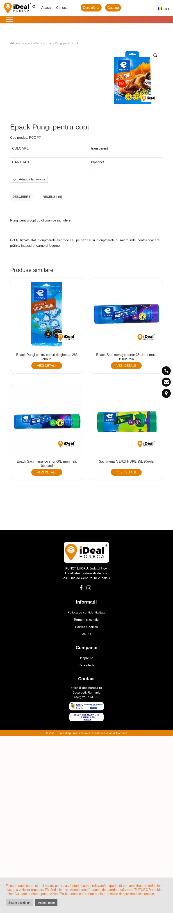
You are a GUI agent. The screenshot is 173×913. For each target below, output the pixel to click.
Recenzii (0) (52, 196)
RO (164, 9)
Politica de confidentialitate (86, 612)
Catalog (113, 7)
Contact (62, 7)
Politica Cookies (86, 627)
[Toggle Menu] (9, 19)
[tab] (21, 197)
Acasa (46, 7)
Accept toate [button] (46, 902)
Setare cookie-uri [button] (19, 902)
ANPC (86, 634)
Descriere (21, 196)
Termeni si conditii (86, 619)
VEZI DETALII (47, 365)
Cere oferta (91, 7)
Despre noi (86, 658)
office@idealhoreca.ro (86, 687)
